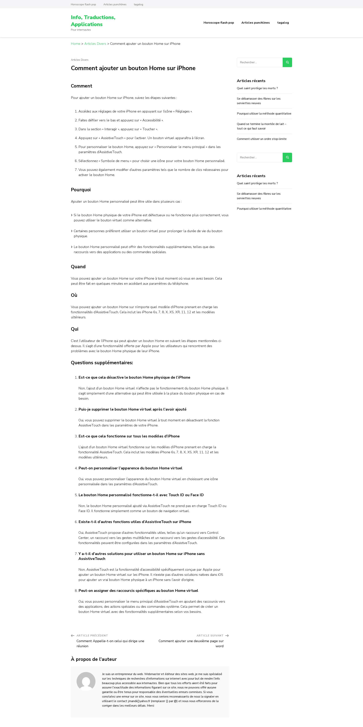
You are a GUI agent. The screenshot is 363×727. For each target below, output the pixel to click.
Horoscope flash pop (83, 4)
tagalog (138, 4)
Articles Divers (79, 60)
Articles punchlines (114, 4)
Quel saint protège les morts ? (257, 88)
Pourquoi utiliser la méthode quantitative (264, 114)
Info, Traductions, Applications (93, 21)
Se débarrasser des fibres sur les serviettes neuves (259, 101)
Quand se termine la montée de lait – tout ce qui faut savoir (261, 126)
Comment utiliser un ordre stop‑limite (262, 139)
